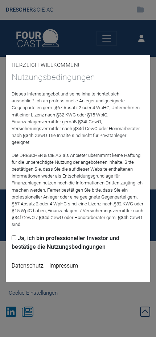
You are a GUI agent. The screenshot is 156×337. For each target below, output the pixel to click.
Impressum (63, 265)
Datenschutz (28, 265)
